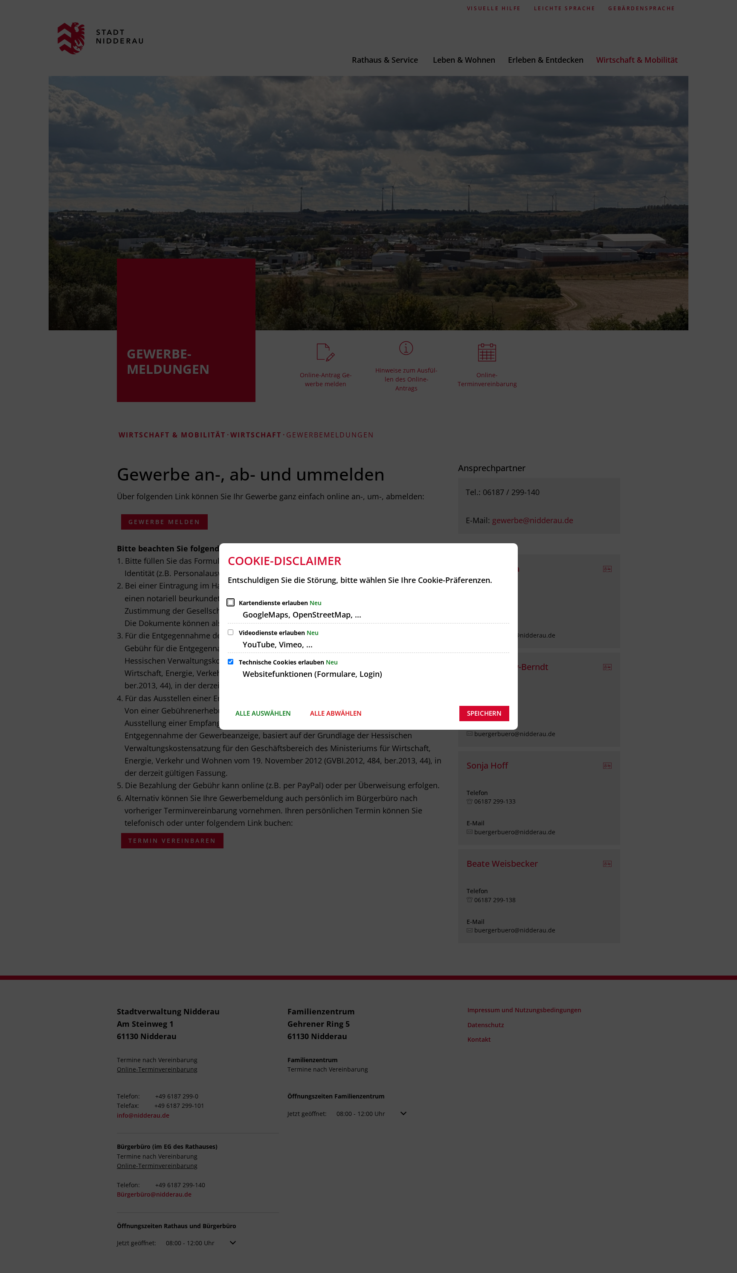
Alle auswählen (263, 713)
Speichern (484, 713)
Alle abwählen (336, 713)
